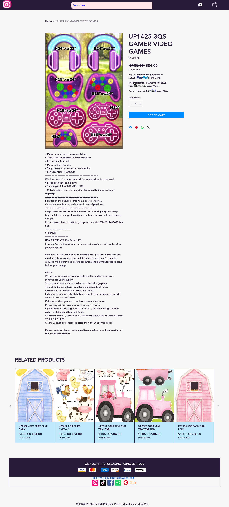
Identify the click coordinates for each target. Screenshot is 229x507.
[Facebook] (110, 483)
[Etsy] (133, 483)
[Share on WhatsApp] (142, 127)
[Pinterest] (126, 483)
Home (48, 21)
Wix (146, 503)
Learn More (154, 77)
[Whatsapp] (118, 483)
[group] (114, 406)
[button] (214, 4)
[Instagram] (95, 483)
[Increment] (140, 104)
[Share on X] (148, 127)
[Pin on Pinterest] (136, 127)
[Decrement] (131, 104)
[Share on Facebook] (130, 127)
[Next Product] (218, 406)
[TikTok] (103, 483)
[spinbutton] (135, 104)
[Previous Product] (10, 406)
